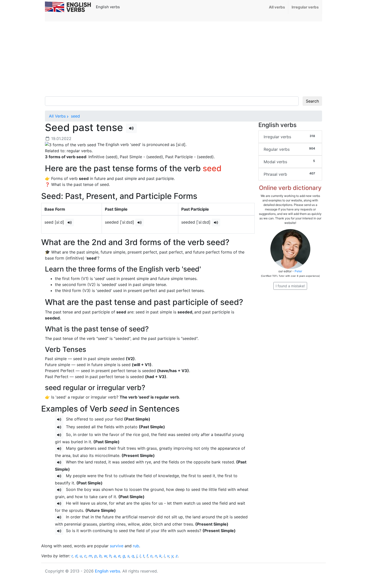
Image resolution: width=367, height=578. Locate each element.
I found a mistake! (290, 286)
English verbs (107, 571)
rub (136, 545)
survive (116, 545)
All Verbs (57, 116)
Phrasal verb (289, 174)
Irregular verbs (305, 7)
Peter (298, 271)
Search (312, 101)
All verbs (277, 7)
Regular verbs (289, 149)
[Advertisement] (183, 59)
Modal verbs (289, 161)
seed (75, 116)
